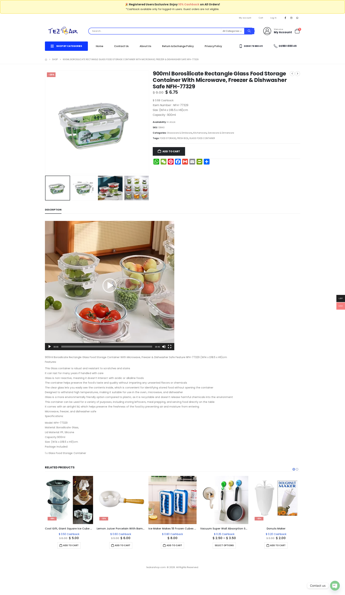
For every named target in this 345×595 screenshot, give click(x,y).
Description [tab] (53, 209)
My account (245, 17)
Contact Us (121, 46)
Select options (172, 545)
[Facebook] (285, 17)
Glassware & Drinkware (179, 132)
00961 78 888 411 (253, 46)
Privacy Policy (213, 46)
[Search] (249, 31)
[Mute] (164, 346)
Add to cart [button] (71, 545)
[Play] (49, 346)
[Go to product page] (121, 500)
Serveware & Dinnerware (221, 132)
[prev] (292, 73)
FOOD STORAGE (168, 138)
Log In (273, 17)
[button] (46, 122)
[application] (109, 285)
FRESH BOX (182, 138)
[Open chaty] (335, 586)
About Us (145, 46)
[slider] (106, 347)
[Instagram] (291, 17)
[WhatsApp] (297, 17)
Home (99, 46)
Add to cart (171, 151)
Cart (261, 17)
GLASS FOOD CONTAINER (202, 138)
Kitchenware (200, 132)
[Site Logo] (63, 31)
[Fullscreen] (169, 346)
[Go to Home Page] (46, 59)
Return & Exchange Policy (178, 46)
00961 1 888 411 (287, 46)
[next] (297, 73)
